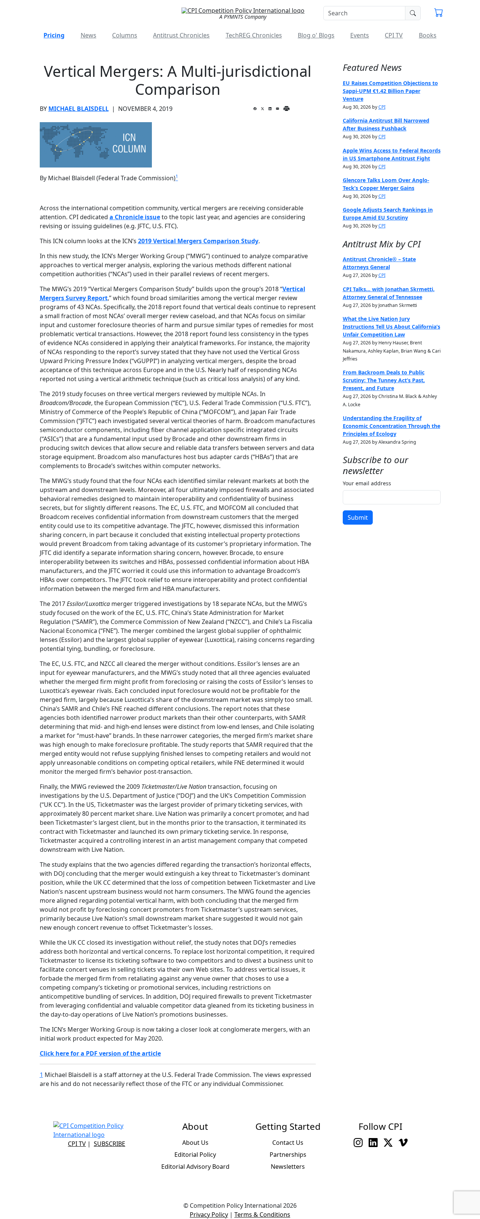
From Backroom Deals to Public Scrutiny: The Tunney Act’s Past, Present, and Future (384, 380)
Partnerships (288, 1154)
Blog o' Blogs (316, 35)
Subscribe (109, 1144)
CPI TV (394, 35)
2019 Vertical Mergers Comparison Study (198, 241)
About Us (195, 1142)
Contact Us (287, 1142)
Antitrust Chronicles (181, 35)
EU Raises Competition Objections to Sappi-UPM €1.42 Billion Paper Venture (390, 90)
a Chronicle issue (135, 217)
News (88, 35)
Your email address (367, 483)
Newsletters (288, 1166)
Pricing (54, 35)
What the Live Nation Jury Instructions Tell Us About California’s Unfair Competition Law (391, 326)
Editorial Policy (195, 1154)
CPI (382, 107)
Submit (358, 517)
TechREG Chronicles (254, 35)
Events (359, 35)
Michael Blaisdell (78, 109)
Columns (124, 35)
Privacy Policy (209, 1214)
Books (427, 35)
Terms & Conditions (262, 1214)
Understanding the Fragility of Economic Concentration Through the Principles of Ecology (391, 425)
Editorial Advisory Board (195, 1166)
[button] (438, 13)
